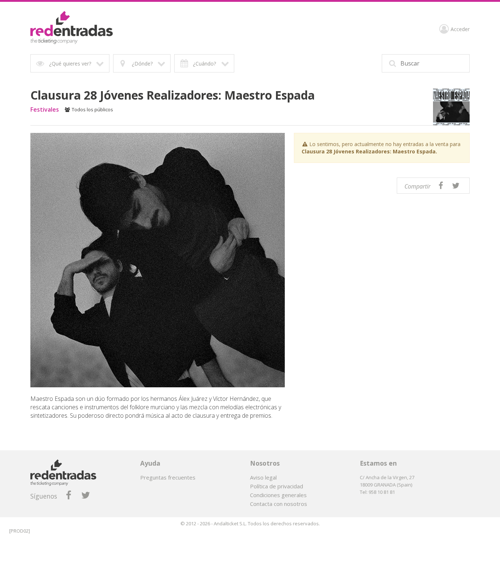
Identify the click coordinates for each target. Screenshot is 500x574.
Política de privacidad (276, 486)
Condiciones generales (278, 495)
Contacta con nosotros (278, 503)
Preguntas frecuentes (167, 477)
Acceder (460, 29)
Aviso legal (263, 477)
